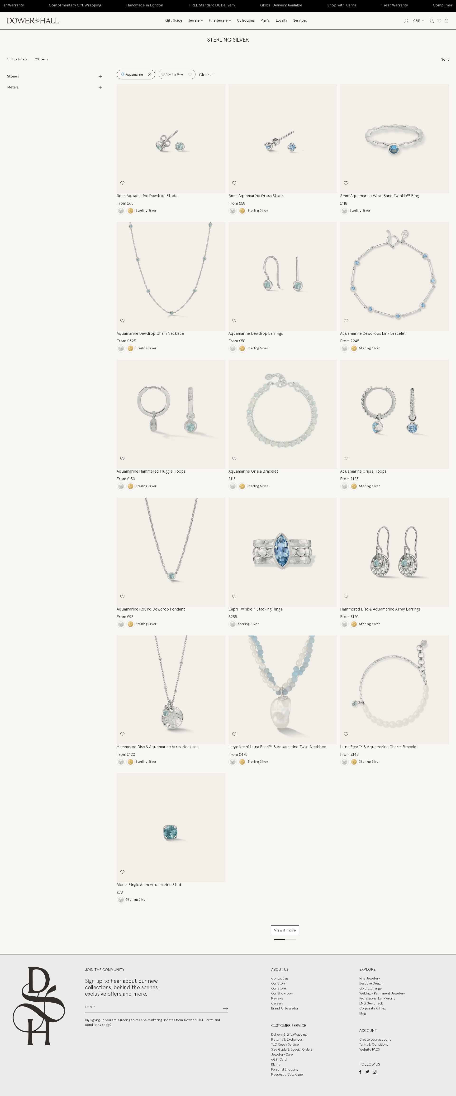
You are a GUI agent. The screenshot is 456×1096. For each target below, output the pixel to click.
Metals (13, 87)
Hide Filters (18, 59)
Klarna (275, 1064)
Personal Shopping (284, 1069)
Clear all (207, 74)
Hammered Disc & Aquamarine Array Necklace (158, 746)
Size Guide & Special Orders (291, 1049)
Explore (367, 969)
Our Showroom (282, 993)
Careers (277, 1003)
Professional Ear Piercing (377, 998)
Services (300, 20)
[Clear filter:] (149, 75)
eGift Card (279, 1059)
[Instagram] (374, 1071)
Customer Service (288, 1025)
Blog (362, 1013)
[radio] (121, 211)
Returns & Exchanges (287, 1039)
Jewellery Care (282, 1054)
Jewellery (195, 20)
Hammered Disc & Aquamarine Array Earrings (380, 609)
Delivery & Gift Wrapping (289, 1034)
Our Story (278, 983)
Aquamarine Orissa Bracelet (253, 471)
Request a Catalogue (287, 1074)
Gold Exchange (370, 988)
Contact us (279, 978)
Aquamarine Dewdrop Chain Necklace (150, 333)
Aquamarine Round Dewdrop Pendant (151, 609)
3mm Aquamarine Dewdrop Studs (147, 195)
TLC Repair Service (285, 1044)
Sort (445, 59)
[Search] (406, 20)
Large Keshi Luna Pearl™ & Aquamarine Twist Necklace (277, 746)
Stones (13, 76)
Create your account (375, 1039)
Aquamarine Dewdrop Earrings (255, 333)
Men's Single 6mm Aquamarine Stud (149, 884)
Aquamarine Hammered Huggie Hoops (151, 471)
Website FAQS (369, 1049)
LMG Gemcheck (371, 1003)
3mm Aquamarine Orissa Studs (256, 195)
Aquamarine (134, 74)
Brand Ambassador (284, 1008)
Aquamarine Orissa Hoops (363, 471)
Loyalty (281, 20)
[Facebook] (360, 1071)
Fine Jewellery (220, 20)
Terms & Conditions (373, 1044)
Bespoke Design (370, 983)
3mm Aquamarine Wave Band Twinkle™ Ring (379, 195)
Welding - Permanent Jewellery (382, 993)
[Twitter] (367, 1071)
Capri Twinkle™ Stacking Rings (255, 609)
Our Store (278, 988)
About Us (279, 969)
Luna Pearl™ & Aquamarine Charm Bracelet (379, 746)
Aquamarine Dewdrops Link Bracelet (373, 333)
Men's (265, 20)
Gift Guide (173, 20)
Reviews (277, 998)
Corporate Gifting (372, 1008)
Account (368, 1030)
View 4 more (285, 930)
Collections (245, 20)
